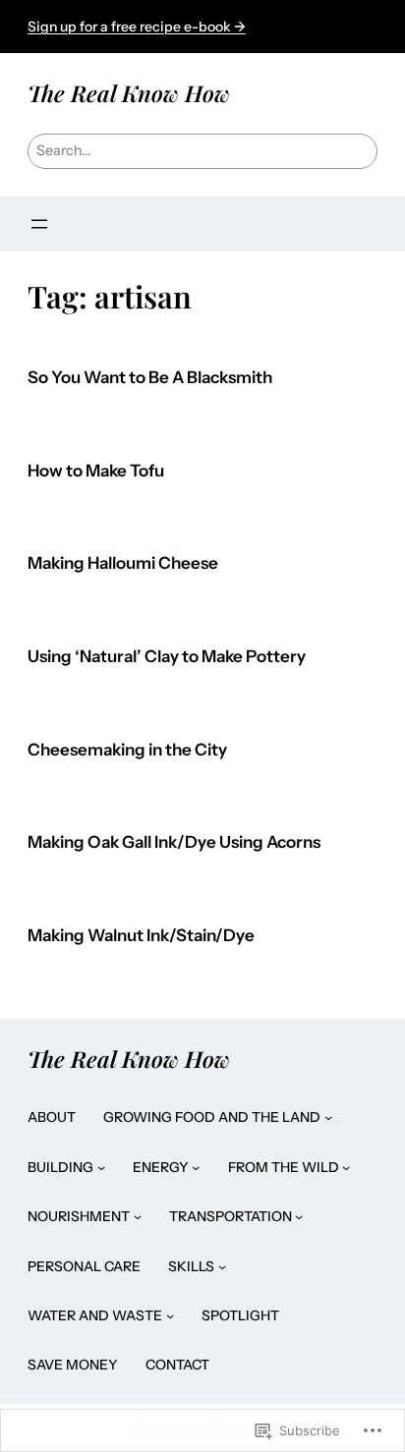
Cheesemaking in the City (127, 750)
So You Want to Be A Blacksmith (150, 377)
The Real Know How (129, 93)
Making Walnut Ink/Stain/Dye (141, 935)
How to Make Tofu (96, 471)
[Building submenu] (101, 1167)
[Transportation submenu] (299, 1216)
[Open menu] (39, 224)
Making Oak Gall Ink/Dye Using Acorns (174, 842)
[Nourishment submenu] (138, 1216)
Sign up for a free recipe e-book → (137, 26)
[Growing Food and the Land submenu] (328, 1117)
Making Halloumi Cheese (123, 563)
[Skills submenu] (222, 1266)
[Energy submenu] (196, 1167)
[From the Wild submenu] (346, 1167)
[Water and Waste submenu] (170, 1315)
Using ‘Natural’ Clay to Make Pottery (167, 656)
